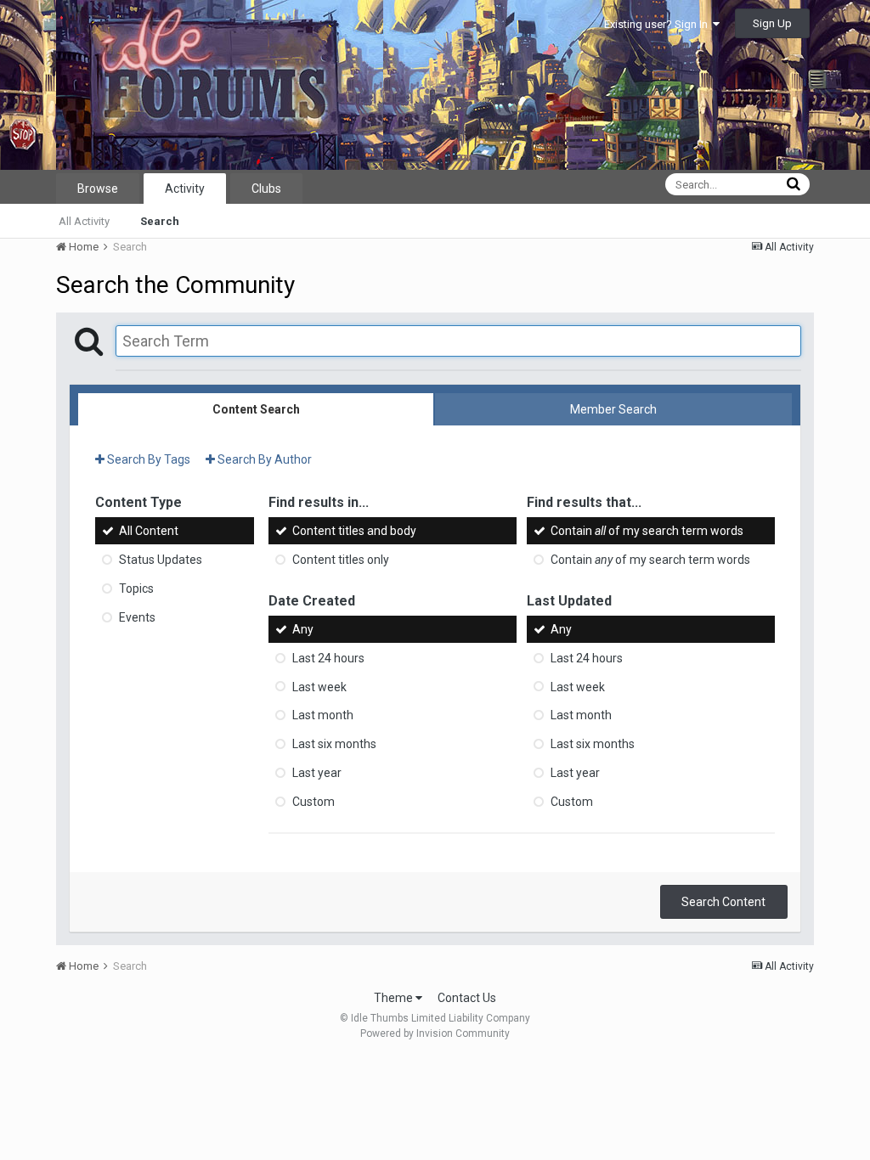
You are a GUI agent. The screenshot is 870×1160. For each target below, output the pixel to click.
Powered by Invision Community (435, 1033)
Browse (97, 188)
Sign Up (772, 23)
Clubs (266, 188)
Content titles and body (354, 531)
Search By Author (263, 459)
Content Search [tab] (256, 409)
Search (159, 221)
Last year (317, 773)
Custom (313, 801)
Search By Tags (147, 459)
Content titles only (340, 559)
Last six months (334, 744)
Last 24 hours (328, 658)
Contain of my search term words (647, 531)
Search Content (723, 902)
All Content (148, 531)
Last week (319, 686)
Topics (136, 588)
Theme (394, 998)
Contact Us (467, 998)
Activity (185, 188)
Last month (322, 715)
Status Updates (160, 559)
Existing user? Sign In (658, 24)
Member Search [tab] (613, 409)
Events (137, 617)
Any (303, 629)
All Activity (84, 221)
